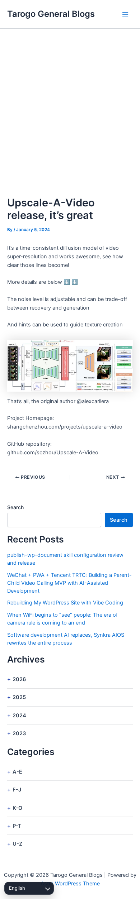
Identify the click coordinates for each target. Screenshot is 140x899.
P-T (17, 826)
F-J (17, 789)
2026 (19, 679)
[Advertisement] (70, 102)
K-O (17, 808)
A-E (17, 772)
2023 (19, 733)
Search (15, 507)
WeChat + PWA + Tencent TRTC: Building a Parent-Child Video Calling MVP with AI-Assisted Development (69, 583)
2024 (19, 715)
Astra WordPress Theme (70, 883)
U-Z (18, 844)
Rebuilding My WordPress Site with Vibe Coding (65, 602)
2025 (19, 697)
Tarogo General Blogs (51, 14)
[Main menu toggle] (125, 14)
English (17, 888)
